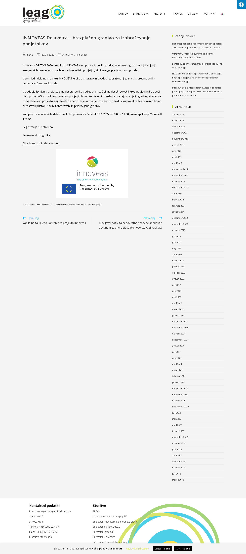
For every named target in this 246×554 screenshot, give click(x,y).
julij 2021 (176, 351)
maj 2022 (176, 297)
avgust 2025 (178, 144)
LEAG (30, 54)
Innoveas (82, 54)
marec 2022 (178, 309)
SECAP (96, 511)
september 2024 (180, 187)
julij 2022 (176, 284)
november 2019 (180, 437)
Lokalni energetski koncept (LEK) (110, 516)
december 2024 (180, 169)
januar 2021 (178, 382)
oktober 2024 (178, 181)
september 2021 (180, 339)
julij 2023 (176, 236)
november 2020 (180, 394)
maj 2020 (176, 418)
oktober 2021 (178, 333)
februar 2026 (178, 126)
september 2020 (180, 406)
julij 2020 (176, 412)
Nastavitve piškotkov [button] (137, 548)
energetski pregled (65, 204)
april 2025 (177, 163)
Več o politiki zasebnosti (107, 548)
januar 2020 (178, 431)
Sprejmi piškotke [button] (162, 548)
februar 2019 (178, 461)
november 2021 (180, 327)
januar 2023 (178, 266)
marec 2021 (178, 370)
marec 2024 (178, 199)
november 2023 (180, 224)
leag (89, 204)
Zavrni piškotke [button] (183, 548)
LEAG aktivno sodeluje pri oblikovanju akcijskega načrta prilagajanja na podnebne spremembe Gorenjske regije (197, 77)
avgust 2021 (178, 345)
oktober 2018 (178, 467)
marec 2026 (178, 120)
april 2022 (177, 303)
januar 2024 (178, 211)
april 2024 (177, 193)
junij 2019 (177, 449)
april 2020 (177, 425)
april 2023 (177, 254)
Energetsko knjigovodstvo (106, 526)
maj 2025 (176, 156)
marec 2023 (178, 260)
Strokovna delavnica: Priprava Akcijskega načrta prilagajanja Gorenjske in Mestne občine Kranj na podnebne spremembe (197, 91)
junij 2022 (177, 290)
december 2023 (180, 217)
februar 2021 (178, 376)
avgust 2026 (178, 114)
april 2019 (177, 455)
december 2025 (180, 132)
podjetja (96, 204)
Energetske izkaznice (104, 536)
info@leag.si (45, 536)
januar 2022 (178, 315)
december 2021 (180, 321)
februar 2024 (178, 205)
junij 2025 (177, 150)
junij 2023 (177, 242)
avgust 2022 (178, 278)
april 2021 (177, 364)
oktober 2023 (178, 230)
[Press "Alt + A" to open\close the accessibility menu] (241, 4)
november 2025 (180, 138)
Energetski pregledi (103, 531)
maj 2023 (176, 248)
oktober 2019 (178, 443)
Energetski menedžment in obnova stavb (115, 521)
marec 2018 (178, 479)
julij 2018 (176, 473)
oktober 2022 (178, 272)
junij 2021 (177, 357)
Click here (29, 143)
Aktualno (67, 54)
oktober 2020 (178, 400)
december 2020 (180, 388)
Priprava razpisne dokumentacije (110, 542)
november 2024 (180, 175)
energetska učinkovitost (42, 204)
